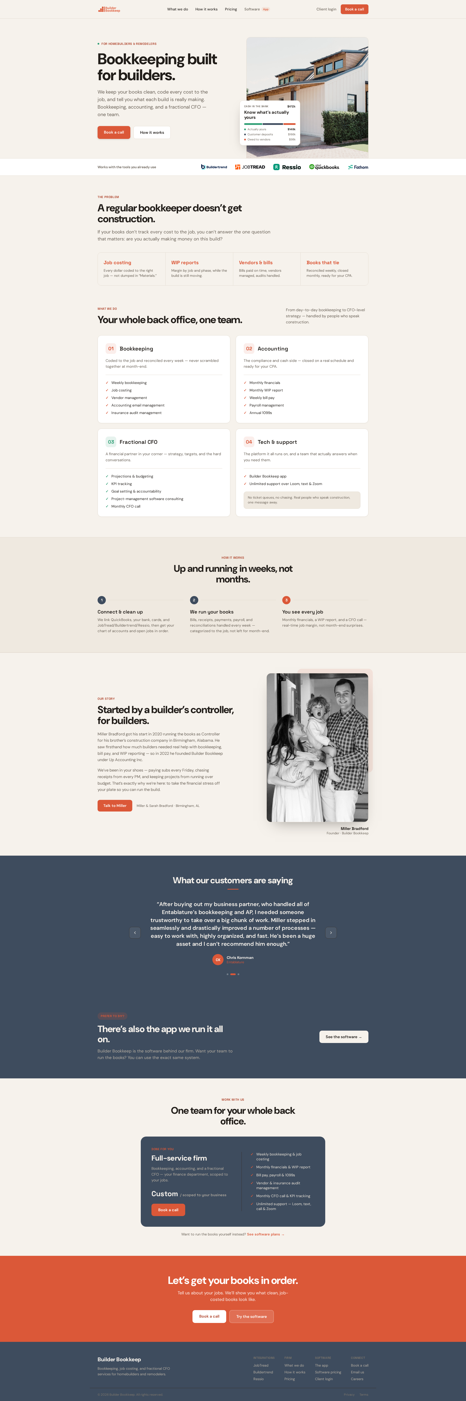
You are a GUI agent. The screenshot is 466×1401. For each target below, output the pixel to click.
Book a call (354, 9)
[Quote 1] (227, 974)
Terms (363, 1395)
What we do (177, 9)
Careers (357, 1379)
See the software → (344, 1036)
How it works (206, 9)
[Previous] (135, 933)
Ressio (258, 1379)
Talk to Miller (114, 805)
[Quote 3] (238, 974)
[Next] (331, 933)
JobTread (260, 1365)
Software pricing (328, 1372)
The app (321, 1365)
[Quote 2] (233, 974)
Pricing (231, 9)
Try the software (251, 1316)
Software (256, 9)
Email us (357, 1372)
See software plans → (266, 1234)
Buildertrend (263, 1372)
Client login (326, 9)
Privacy (349, 1395)
